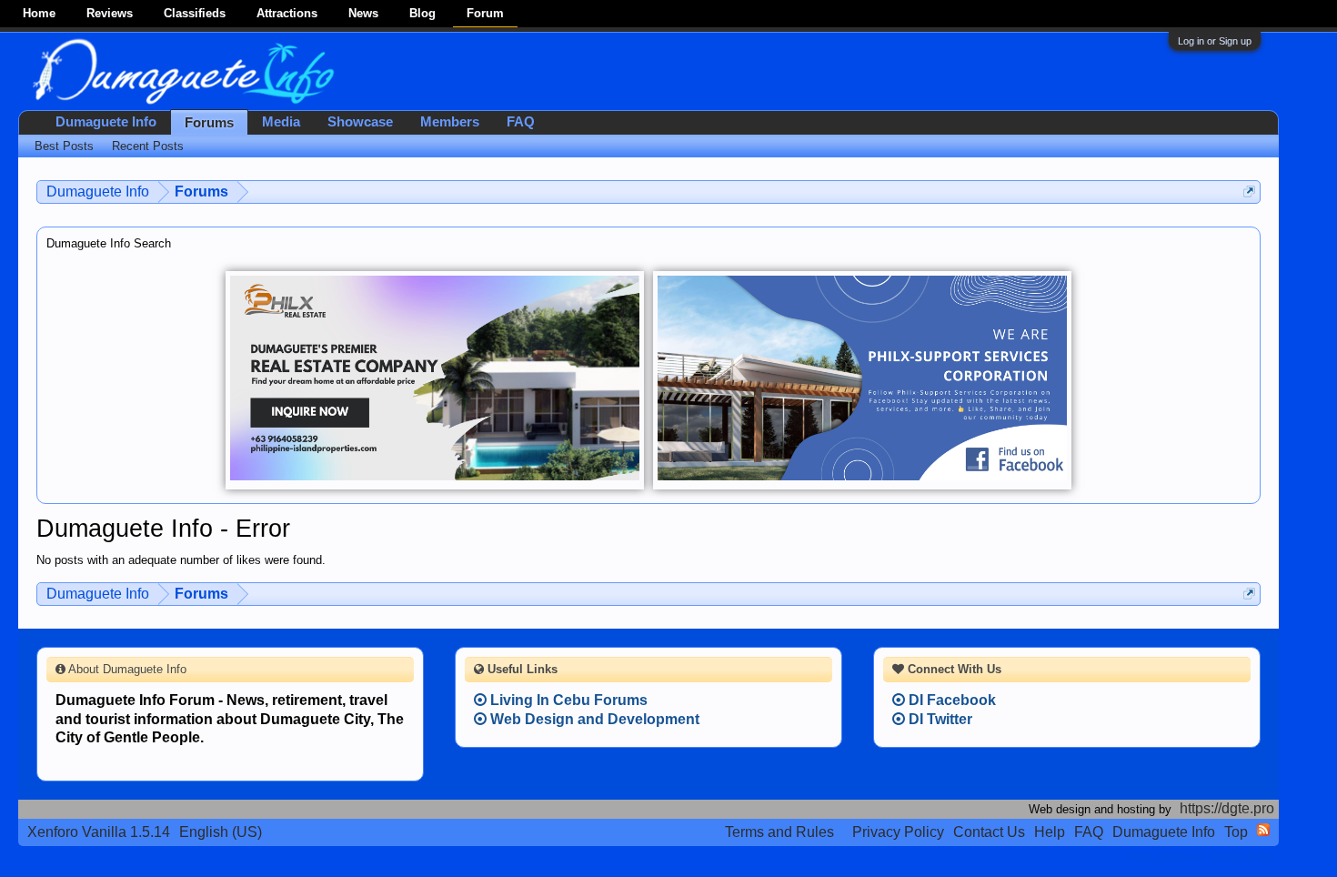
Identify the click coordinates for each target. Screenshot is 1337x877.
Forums (209, 123)
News (363, 13)
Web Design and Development (593, 719)
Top (1236, 832)
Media (281, 122)
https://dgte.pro (1227, 808)
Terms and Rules (779, 832)
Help (1049, 832)
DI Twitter (938, 719)
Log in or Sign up (1215, 40)
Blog (422, 13)
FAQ (521, 122)
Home (39, 13)
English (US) (220, 832)
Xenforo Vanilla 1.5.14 (98, 832)
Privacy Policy (898, 832)
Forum (485, 13)
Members (449, 122)
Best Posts (64, 146)
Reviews (109, 13)
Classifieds (195, 13)
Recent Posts (148, 146)
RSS (1263, 829)
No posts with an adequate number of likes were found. (181, 560)
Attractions (286, 13)
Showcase (360, 122)
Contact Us (989, 832)
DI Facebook (950, 700)
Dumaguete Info (105, 122)
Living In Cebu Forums (567, 700)
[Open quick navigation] (1249, 191)
